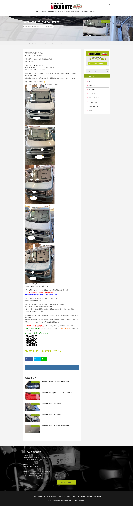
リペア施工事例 (79, 11)
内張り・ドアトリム (93, 106)
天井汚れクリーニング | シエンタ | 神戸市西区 (56, 425)
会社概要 (86, 11)
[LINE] (44, 359)
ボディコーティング (37, 26)
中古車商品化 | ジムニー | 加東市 (51, 403)
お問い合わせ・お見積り (66, 482)
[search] (107, 71)
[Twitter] (37, 359)
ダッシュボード (92, 89)
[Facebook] (29, 359)
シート (90, 81)
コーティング (61, 11)
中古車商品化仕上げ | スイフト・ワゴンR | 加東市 (57, 393)
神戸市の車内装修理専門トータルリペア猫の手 (71, 500)
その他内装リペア (52, 11)
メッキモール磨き (93, 102)
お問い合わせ (93, 11)
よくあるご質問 (70, 11)
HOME (36, 11)
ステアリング (92, 85)
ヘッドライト (92, 93)
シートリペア (43, 11)
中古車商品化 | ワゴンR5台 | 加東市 (55, 43)
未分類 (90, 110)
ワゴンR (45, 26)
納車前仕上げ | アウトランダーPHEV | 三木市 (55, 381)
